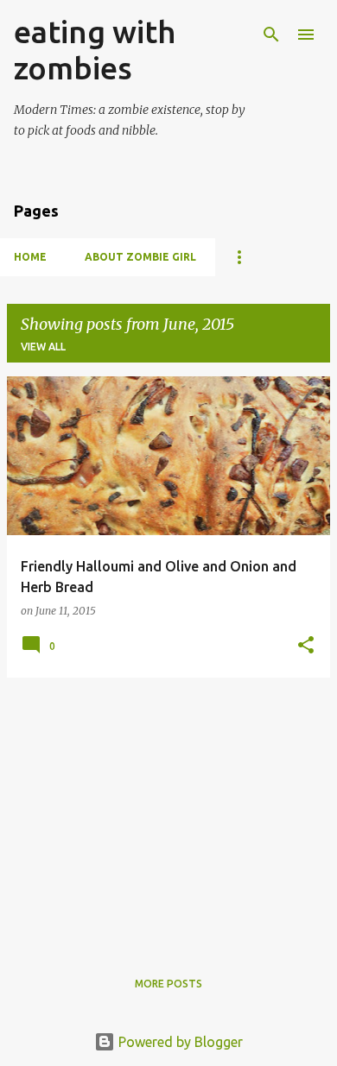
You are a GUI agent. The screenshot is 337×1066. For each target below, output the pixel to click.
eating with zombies (94, 49)
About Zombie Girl (140, 256)
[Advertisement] (168, 812)
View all (43, 346)
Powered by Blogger (179, 1042)
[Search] (271, 34)
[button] (306, 646)
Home (30, 256)
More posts (168, 983)
